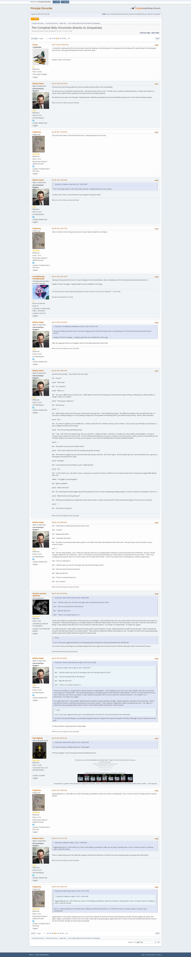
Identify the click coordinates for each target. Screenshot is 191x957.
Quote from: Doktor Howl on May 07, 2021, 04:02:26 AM (72, 742)
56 (55, 38)
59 (63, 38)
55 (52, 38)
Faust (34, 44)
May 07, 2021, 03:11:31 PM (59, 838)
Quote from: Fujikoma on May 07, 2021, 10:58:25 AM (71, 843)
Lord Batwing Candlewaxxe (38, 277)
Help (143, 955)
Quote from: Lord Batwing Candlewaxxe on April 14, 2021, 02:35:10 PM (76, 326)
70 (69, 38)
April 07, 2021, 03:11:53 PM (59, 83)
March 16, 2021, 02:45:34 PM (60, 44)
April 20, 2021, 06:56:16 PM (59, 370)
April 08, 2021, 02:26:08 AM (59, 180)
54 (50, 38)
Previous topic (145, 33)
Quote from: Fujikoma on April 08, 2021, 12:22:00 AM (71, 184)
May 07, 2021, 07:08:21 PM (59, 886)
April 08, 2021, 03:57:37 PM (59, 228)
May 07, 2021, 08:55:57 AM (59, 738)
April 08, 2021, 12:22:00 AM (59, 132)
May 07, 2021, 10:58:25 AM (59, 790)
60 (65, 38)
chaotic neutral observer (39, 594)
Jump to (130, 942)
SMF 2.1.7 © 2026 (34, 954)
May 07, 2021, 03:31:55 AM (59, 593)
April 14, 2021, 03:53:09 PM (59, 322)
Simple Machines (44, 954)
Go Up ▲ (159, 955)
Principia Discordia (41, 8)
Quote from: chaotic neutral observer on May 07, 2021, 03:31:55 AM (75, 662)
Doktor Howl (38, 83)
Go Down (34, 38)
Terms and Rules (150, 955)
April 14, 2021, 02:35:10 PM (59, 276)
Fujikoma (36, 132)
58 (60, 38)
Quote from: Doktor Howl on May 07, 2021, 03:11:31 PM (72, 891)
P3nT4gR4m (37, 738)
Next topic (155, 33)
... (48, 38)
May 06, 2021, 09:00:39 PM (59, 522)
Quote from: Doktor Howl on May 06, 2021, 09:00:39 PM (72, 598)
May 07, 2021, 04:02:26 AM (59, 658)
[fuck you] (33, 773)
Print (157, 38)
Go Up (33, 933)
